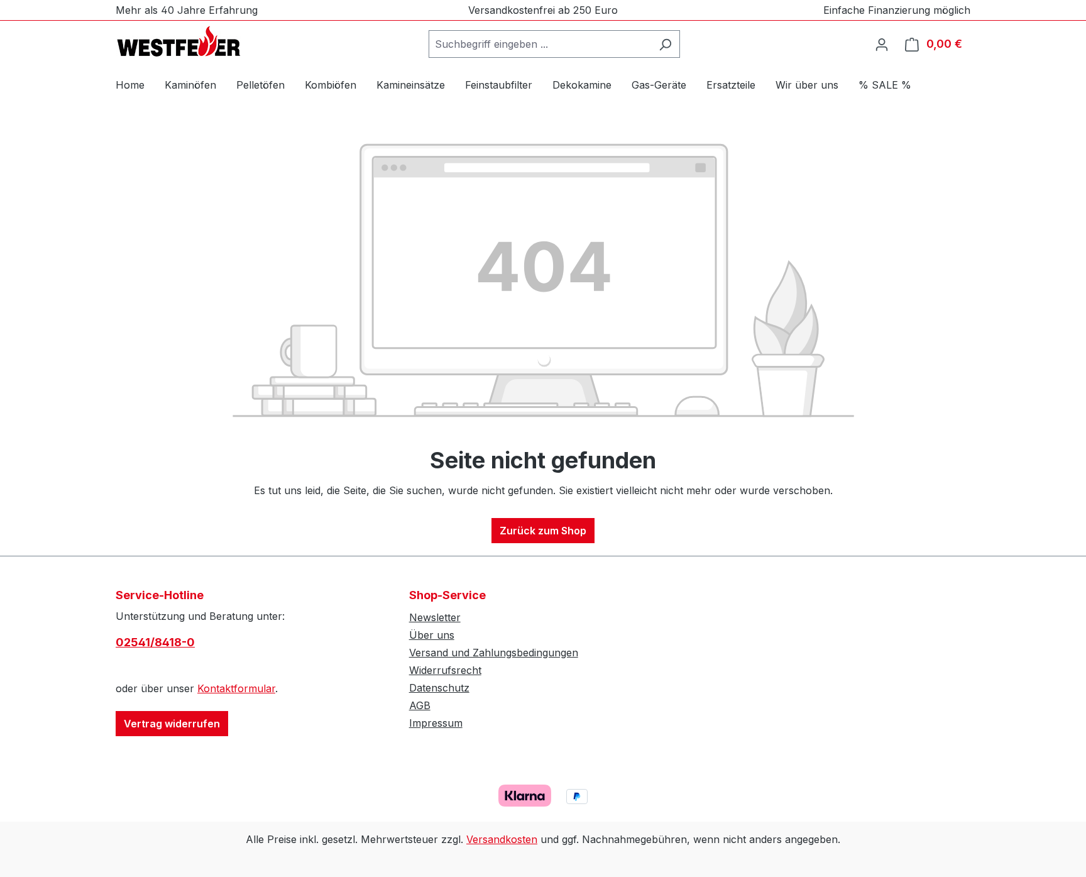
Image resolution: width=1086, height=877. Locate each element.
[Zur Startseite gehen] (178, 41)
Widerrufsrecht (445, 670)
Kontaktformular (236, 688)
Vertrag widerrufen (172, 723)
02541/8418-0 (155, 642)
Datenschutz (439, 687)
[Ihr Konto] (882, 44)
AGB (420, 705)
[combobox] (540, 44)
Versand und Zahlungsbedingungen (493, 652)
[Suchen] (665, 44)
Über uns (431, 635)
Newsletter (435, 617)
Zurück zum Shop (543, 530)
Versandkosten (501, 839)
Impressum (436, 723)
